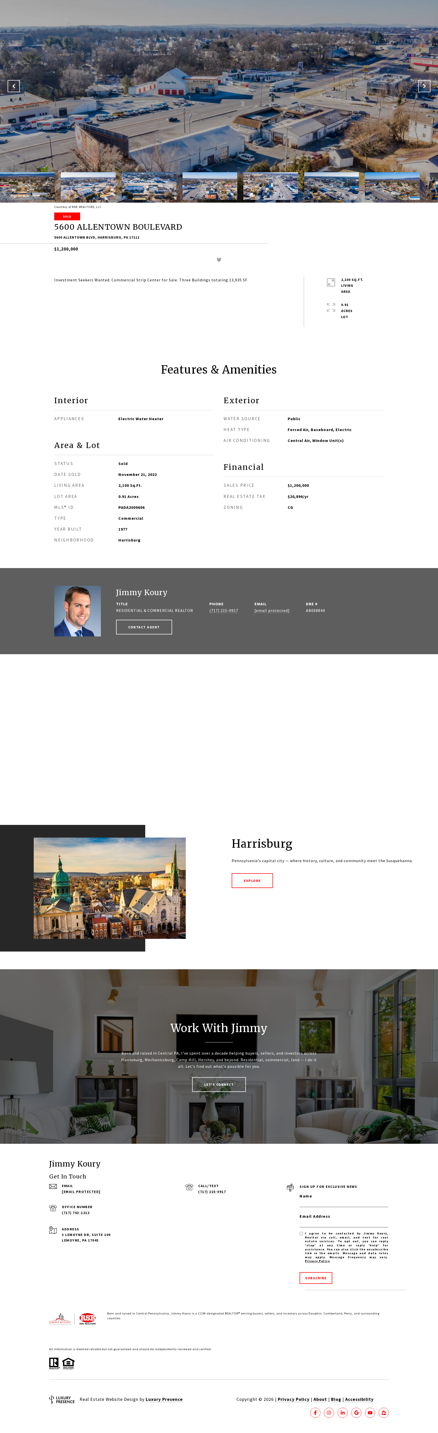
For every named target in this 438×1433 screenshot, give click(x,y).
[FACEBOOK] (315, 1413)
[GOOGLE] (356, 1413)
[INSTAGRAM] (329, 1413)
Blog (336, 1399)
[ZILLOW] (384, 1413)
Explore (252, 880)
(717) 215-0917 (223, 610)
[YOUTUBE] (370, 1413)
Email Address (315, 1216)
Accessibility (359, 1399)
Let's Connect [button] (219, 1084)
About (320, 1399)
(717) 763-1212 (75, 1212)
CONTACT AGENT (144, 627)
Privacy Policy (317, 1261)
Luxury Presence (164, 1399)
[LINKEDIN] (343, 1413)
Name (306, 1195)
